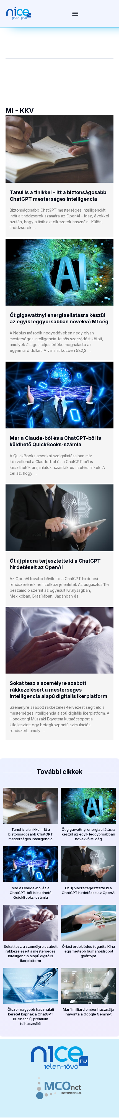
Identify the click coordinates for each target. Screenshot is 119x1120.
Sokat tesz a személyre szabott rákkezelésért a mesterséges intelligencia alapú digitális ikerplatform (58, 689)
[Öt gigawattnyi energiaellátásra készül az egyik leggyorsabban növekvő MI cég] (59, 272)
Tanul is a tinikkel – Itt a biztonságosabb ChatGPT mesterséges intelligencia (30, 834)
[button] (75, 14)
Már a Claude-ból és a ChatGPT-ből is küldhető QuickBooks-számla (30, 893)
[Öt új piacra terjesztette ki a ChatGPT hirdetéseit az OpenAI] (59, 517)
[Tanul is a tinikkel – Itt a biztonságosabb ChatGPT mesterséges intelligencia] (59, 149)
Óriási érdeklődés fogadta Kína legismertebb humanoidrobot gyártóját (88, 951)
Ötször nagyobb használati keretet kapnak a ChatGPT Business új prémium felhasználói (30, 1016)
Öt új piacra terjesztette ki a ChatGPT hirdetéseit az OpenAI (88, 890)
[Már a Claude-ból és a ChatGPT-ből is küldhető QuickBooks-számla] (59, 395)
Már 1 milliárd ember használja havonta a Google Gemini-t (88, 1011)
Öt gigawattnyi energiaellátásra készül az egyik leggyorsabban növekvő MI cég (88, 834)
